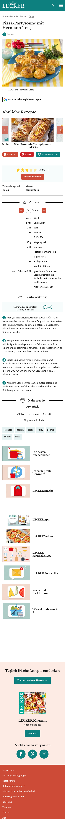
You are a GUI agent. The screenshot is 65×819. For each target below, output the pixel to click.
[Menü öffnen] (61, 5)
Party (40, 430)
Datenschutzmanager (13, 786)
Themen (6, 807)
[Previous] (5, 130)
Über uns (7, 802)
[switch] (47, 307)
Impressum (8, 770)
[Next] (60, 130)
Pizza (17, 437)
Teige (31, 16)
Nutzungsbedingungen (14, 776)
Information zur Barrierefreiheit (18, 791)
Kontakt (6, 813)
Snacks (7, 437)
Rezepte (14, 16)
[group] (32, 134)
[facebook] (21, 754)
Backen (23, 16)
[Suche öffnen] (52, 5)
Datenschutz (8, 781)
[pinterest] (32, 754)
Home (5, 16)
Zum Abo (32, 733)
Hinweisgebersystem (13, 797)
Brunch (51, 430)
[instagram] (44, 754)
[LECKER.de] (13, 5)
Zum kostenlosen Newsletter (32, 680)
